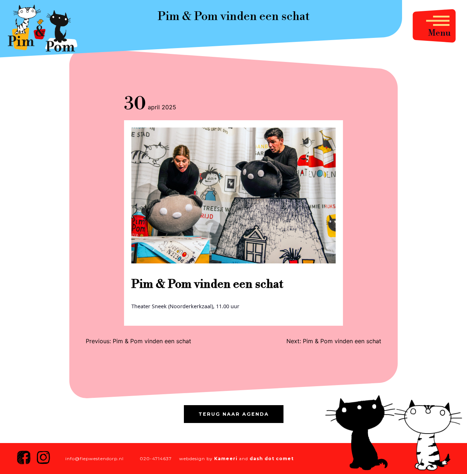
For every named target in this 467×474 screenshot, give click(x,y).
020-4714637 (156, 458)
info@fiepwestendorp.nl (94, 458)
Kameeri (226, 458)
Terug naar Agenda (233, 414)
